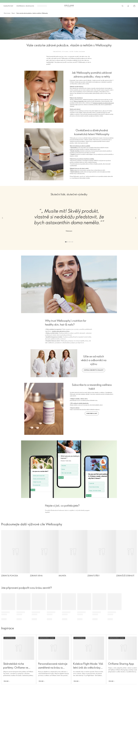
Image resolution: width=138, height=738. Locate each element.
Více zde (6, 681)
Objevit (13, 13)
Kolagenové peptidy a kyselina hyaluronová (103, 103)
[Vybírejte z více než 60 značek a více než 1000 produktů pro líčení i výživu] (122, 6)
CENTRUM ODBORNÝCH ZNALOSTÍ (93, 370)
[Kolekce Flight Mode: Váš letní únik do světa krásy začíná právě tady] (88, 659)
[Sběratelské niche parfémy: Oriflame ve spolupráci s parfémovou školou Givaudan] (18, 659)
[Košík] (134, 6)
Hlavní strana (7, 13)
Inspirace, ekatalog (25, 6)
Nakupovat (8, 6)
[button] (2, 218)
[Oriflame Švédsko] (69, 5)
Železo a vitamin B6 (78, 101)
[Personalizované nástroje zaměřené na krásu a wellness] (53, 659)
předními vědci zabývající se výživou (60, 331)
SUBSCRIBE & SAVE (91, 413)
